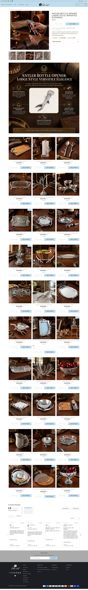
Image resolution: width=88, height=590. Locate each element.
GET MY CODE (44, 302)
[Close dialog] (60, 279)
